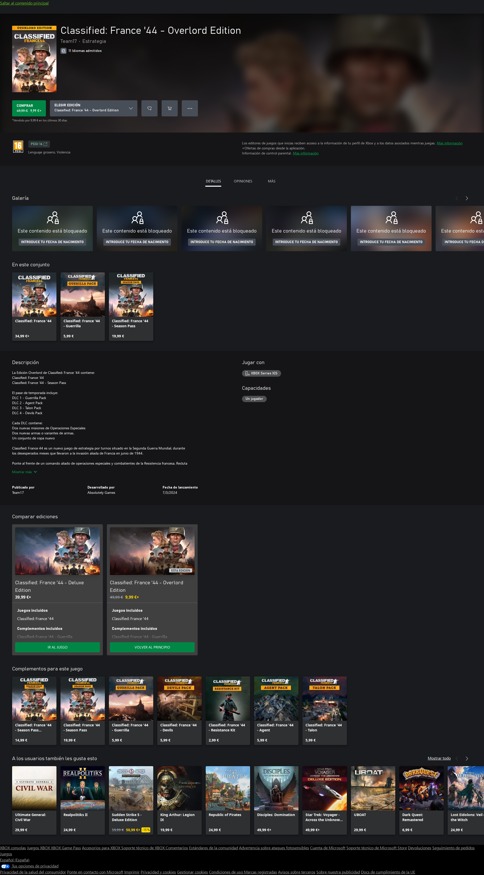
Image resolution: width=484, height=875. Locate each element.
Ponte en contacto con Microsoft (95, 871)
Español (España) (14, 859)
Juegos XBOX (39, 847)
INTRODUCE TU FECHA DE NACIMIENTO (52, 242)
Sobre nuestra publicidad (338, 871)
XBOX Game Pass (66, 847)
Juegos (6, 853)
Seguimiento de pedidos (453, 847)
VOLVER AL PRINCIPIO (152, 647)
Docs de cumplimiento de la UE (388, 871)
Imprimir (132, 871)
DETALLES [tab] (213, 181)
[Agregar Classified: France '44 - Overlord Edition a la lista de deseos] (149, 108)
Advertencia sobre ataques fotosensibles (274, 847)
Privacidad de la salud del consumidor (33, 871)
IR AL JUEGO (58, 647)
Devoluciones (419, 847)
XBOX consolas (13, 847)
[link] (34, 306)
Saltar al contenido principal (24, 3)
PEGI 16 (36, 144)
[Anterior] (457, 198)
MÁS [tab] (271, 181)
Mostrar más (22, 471)
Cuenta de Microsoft (327, 847)
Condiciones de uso (226, 871)
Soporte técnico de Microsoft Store (376, 847)
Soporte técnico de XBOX (143, 847)
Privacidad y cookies (158, 871)
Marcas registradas (260, 871)
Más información (450, 143)
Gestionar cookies (192, 871)
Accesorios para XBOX (101, 847)
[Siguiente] (467, 198)
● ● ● (190, 108)
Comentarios (177, 847)
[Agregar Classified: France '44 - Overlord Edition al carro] (170, 108)
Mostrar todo (439, 758)
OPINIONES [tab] (243, 181)
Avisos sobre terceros (296, 871)
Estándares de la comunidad (213, 847)
